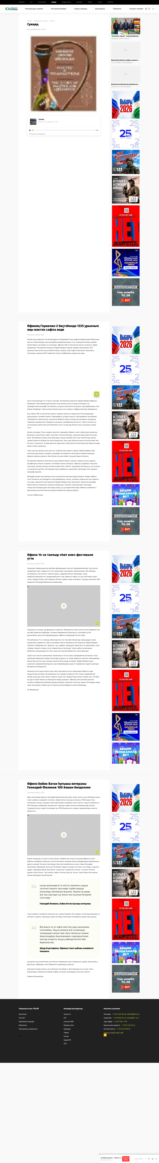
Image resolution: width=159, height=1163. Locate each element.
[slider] (63, 130)
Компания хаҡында (26, 1022)
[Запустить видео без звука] (97, 623)
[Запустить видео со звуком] (64, 606)
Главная (29, 21)
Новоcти (22, 2)
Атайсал (52, 21)
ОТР (65, 1044)
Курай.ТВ (110, 2)
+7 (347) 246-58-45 (128, 1025)
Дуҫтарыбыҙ (100, 9)
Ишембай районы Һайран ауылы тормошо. (125, 60)
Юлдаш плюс (66, 2)
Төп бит (22, 1018)
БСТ (31, 2)
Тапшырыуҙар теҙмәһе (34, 9)
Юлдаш (53, 2)
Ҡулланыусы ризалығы (28, 1029)
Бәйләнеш (117, 9)
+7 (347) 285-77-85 (120, 1022)
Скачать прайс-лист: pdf (113, 1033)
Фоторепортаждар (58, 9)
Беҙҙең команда (80, 9)
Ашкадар (79, 2)
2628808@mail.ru (133, 1014)
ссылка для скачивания (37, 134)
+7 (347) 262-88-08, (119, 1014)
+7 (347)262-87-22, (119, 1018)
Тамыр (90, 2)
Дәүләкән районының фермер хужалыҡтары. (125, 84)
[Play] (149, 1158)
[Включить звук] (96, 394)
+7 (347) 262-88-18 (123, 1029)
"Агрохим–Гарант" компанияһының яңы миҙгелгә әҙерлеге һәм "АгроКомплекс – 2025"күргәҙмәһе (125, 36)
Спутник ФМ (42, 2)
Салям (100, 2)
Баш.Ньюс (23, 1014)
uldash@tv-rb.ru (133, 1018)
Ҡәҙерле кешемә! (136, 9)
